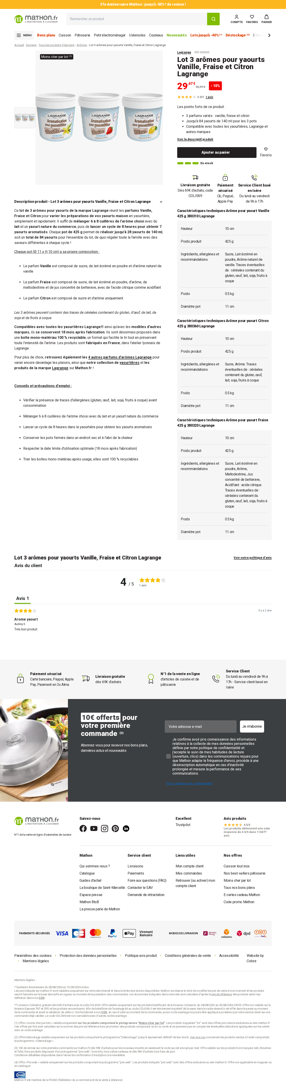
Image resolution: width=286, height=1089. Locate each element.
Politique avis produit (141, 955)
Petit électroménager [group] (110, 35)
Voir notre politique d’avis (253, 557)
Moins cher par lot (237, 880)
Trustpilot (183, 825)
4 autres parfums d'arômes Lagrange (120, 357)
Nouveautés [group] (177, 35)
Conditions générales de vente (188, 955)
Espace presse (91, 895)
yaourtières (129, 362)
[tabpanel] (143, 630)
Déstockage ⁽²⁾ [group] (238, 35)
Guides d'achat (90, 880)
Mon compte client (190, 866)
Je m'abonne (252, 726)
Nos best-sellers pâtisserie (244, 873)
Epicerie (31, 45)
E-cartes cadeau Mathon (242, 895)
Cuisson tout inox (237, 866)
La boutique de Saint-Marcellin (102, 888)
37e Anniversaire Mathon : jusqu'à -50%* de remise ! (143, 4)
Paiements (136, 873)
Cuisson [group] (65, 35)
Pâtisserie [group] (82, 35)
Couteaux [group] (156, 35)
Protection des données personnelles (88, 955)
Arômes (82, 45)
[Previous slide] (25, 56)
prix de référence (89, 1026)
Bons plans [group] (46, 35)
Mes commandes (189, 873)
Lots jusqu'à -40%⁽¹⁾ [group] (206, 35)
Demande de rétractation (146, 895)
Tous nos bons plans (239, 888)
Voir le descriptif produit (195, 139)
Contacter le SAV (140, 888)
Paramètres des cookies (32, 955)
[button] (266, 19)
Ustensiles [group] (137, 35)
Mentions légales (36, 961)
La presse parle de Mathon (100, 909)
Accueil (19, 45)
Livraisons (135, 866)
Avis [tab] (22, 598)
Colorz (252, 961)
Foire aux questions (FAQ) (147, 880)
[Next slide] (262, 36)
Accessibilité (229, 955)
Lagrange (184, 52)
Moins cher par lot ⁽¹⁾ (56, 57)
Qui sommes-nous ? (95, 866)
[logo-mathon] (36, 19)
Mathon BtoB (89, 902)
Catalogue (87, 873)
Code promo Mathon (239, 902)
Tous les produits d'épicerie (56, 45)
